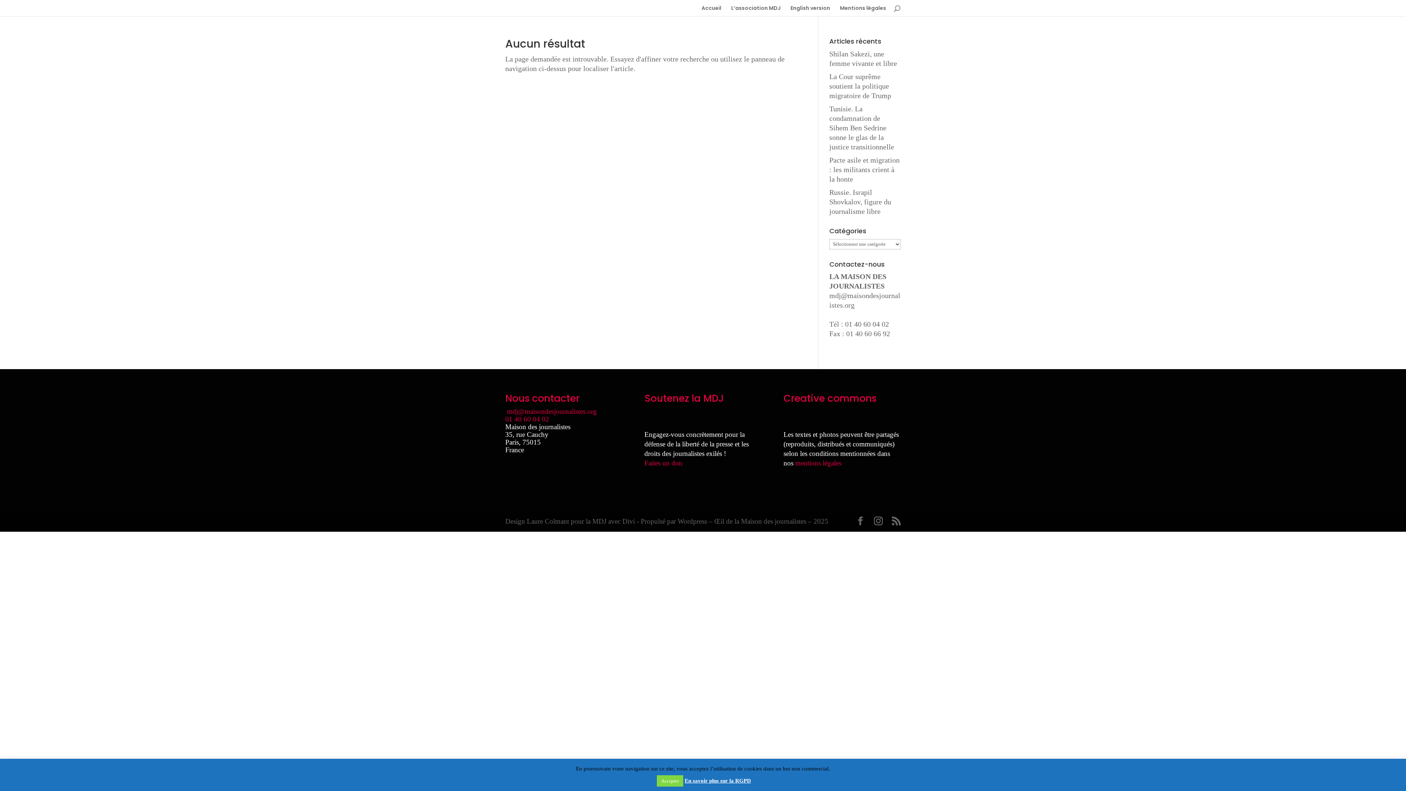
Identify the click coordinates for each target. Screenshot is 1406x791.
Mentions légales (863, 8)
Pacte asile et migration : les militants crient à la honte (864, 169)
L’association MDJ (756, 8)
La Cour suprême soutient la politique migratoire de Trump (860, 86)
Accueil (711, 8)
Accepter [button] (670, 781)
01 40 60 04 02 (527, 419)
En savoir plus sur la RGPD (718, 781)
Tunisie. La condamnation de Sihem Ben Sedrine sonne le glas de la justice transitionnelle (861, 128)
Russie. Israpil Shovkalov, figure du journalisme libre (860, 201)
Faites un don (663, 463)
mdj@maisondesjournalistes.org (552, 411)
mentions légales (818, 463)
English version (810, 8)
